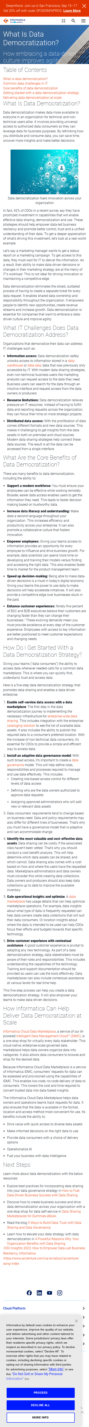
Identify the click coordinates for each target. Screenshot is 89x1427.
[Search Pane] (73, 20)
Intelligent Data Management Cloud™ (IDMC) (48, 1036)
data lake (34, 365)
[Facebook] (29, 1293)
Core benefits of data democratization (30, 88)
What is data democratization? (25, 79)
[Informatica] (14, 21)
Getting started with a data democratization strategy (41, 93)
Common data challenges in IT (25, 83)
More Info (40, 1417)
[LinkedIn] (39, 1293)
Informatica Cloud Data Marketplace (29, 1031)
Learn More (72, 11)
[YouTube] (49, 1293)
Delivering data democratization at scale (32, 98)
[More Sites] (63, 20)
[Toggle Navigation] (83, 20)
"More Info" (56, 1369)
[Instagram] (59, 1293)
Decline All (40, 1405)
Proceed (41, 1392)
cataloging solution (21, 726)
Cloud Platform (14, 1308)
